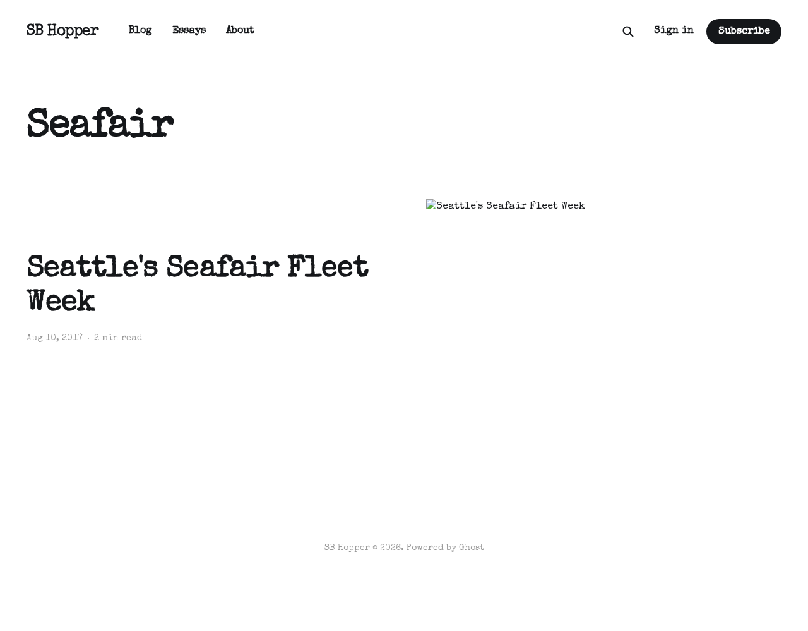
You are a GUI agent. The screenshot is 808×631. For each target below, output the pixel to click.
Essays (189, 31)
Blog (140, 31)
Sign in (674, 31)
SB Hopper (63, 31)
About (240, 31)
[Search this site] (628, 31)
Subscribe (744, 32)
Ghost (471, 548)
